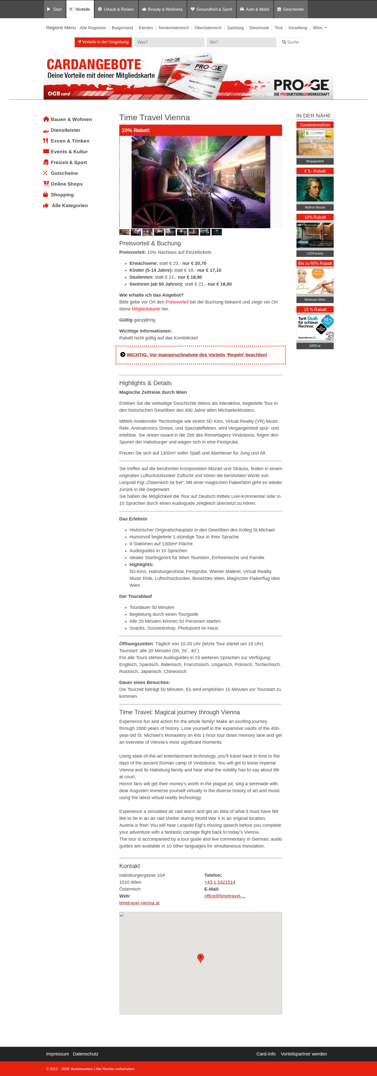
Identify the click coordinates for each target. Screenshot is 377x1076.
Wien (318, 27)
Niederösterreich (174, 27)
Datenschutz (85, 1054)
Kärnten (146, 27)
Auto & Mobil (257, 9)
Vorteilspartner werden (304, 1054)
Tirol (279, 27)
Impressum (57, 1054)
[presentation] (124, 182)
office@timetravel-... (224, 896)
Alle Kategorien (70, 205)
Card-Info (266, 1054)
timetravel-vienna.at (139, 903)
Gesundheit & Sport (214, 9)
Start (57, 9)
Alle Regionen (93, 27)
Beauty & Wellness (165, 9)
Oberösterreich (208, 27)
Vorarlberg (297, 27)
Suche (293, 42)
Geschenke (293, 9)
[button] (200, 958)
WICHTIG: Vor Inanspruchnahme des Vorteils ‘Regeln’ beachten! (197, 354)
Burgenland (122, 27)
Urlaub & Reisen (119, 9)
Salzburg (235, 27)
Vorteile (82, 9)
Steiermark (259, 27)
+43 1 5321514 (219, 882)
